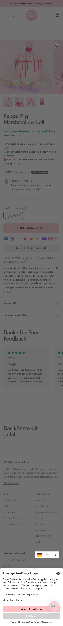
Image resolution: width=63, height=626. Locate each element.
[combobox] (47, 554)
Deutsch (48, 554)
